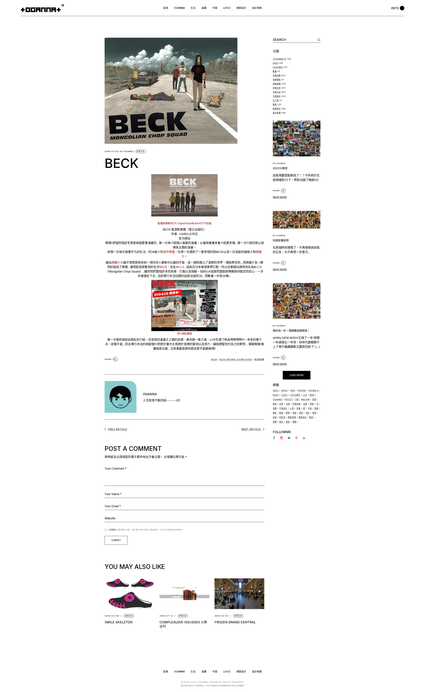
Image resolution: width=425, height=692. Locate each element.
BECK (214, 359)
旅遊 (295, 413)
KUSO (276, 395)
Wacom (305, 399)
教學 (288, 413)
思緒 (298, 408)
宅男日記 (277, 92)
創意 (275, 404)
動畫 (275, 71)
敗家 (275, 104)
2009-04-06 (112, 616)
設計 (281, 422)
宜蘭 (275, 408)
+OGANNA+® (279, 59)
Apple (284, 390)
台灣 (288, 404)
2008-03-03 (221, 616)
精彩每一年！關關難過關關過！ (291, 330)
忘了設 (276, 100)
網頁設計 (277, 108)
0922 (275, 63)
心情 (292, 408)
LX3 (305, 395)
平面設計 (277, 96)
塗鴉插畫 (277, 84)
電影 (288, 422)
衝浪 (311, 417)
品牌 (305, 404)
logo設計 (295, 395)
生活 (193, 671)
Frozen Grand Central (235, 622)
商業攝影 (277, 79)
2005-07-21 (166, 616)
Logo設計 (278, 67)
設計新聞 (277, 113)
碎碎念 (282, 417)
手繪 (310, 408)
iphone (302, 390)
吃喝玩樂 (277, 75)
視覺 (275, 422)
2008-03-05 (111, 151)
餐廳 (295, 422)
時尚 (301, 413)
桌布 (308, 413)
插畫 (316, 408)
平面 (214, 671)
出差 (314, 399)
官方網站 (184, 238)
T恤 (296, 399)
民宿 (275, 417)
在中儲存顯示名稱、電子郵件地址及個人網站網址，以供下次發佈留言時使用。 (146, 530)
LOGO (226, 671)
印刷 (281, 404)
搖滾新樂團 (259, 359)
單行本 (168, 276)
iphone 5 (313, 390)
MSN (312, 395)
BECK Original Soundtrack (235, 359)
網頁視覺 (292, 417)
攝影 (275, 413)
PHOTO (289, 399)
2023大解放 (280, 168)
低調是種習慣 (281, 240)
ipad (292, 390)
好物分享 (141, 151)
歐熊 (314, 413)
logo (284, 395)
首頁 (165, 671)
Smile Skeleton (118, 622)
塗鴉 (312, 404)
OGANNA (126, 151)
